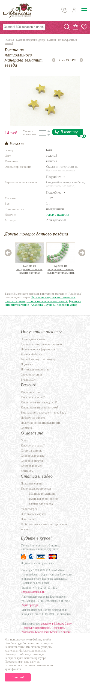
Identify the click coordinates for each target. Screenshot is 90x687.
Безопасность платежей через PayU (43, 412)
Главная (9, 39)
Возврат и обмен (31, 465)
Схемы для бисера (41, 503)
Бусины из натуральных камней (47, 301)
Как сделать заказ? (33, 397)
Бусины (51, 39)
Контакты (27, 471)
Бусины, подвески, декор (30, 39)
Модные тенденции (42, 493)
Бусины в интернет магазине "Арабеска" (43, 302)
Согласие (27, 427)
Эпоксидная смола (33, 339)
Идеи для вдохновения (43, 498)
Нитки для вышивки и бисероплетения (35, 372)
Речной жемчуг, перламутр (38, 359)
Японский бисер (31, 354)
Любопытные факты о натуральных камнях (44, 526)
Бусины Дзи (28, 379)
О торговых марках (33, 514)
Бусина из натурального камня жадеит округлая (29, 269)
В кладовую (17, 143)
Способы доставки (33, 455)
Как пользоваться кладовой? (39, 402)
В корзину (69, 131)
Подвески (27, 364)
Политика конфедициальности (40, 422)
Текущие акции (31, 392)
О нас (24, 440)
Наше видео (28, 519)
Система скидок (31, 450)
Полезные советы (32, 483)
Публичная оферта (33, 417)
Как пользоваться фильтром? (39, 407)
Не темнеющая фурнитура (38, 349)
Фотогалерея (29, 509)
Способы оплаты (32, 460)
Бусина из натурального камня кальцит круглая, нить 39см (61, 269)
